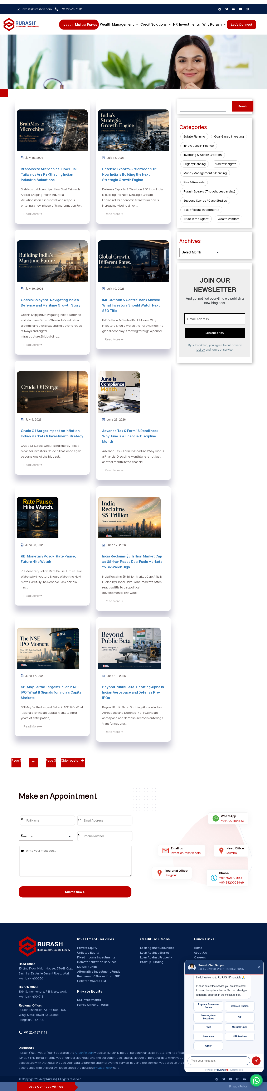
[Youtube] (240, 9)
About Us (200, 952)
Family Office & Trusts (93, 1005)
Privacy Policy (103, 1068)
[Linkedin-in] (234, 9)
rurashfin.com (84, 1053)
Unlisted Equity (88, 952)
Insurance (208, 1036)
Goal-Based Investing (229, 136)
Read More (31, 214)
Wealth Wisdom (228, 219)
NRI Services (240, 1036)
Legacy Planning (195, 164)
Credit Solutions (153, 24)
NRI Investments (186, 24)
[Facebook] (217, 1079)
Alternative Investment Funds (98, 971)
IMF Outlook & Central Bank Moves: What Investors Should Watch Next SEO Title (131, 305)
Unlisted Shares (239, 1006)
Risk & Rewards (194, 182)
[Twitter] (227, 9)
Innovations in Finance (199, 146)
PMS (208, 1027)
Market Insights (225, 164)
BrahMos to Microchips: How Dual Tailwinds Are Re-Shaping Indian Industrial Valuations (49, 174)
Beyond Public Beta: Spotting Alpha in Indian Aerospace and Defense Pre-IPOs (133, 692)
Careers (200, 957)
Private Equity (87, 948)
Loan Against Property (156, 957)
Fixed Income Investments (96, 957)
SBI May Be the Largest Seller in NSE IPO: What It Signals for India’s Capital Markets (51, 692)
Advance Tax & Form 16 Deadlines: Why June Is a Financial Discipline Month (130, 436)
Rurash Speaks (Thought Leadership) (209, 191)
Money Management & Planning (205, 173)
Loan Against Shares (155, 952)
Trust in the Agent (196, 219)
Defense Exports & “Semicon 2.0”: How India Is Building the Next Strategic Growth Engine (129, 174)
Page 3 (51, 760)
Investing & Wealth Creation (203, 155)
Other (208, 1046)
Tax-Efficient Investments (201, 210)
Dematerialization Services (97, 962)
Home (198, 948)
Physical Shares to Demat (208, 1006)
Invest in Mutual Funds (79, 24)
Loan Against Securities (157, 948)
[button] (119, 24)
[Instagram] (247, 9)
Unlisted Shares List (91, 981)
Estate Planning (194, 136)
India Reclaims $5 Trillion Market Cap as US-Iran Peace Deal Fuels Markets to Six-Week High (132, 561)
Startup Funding (152, 962)
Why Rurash (212, 24)
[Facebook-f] (220, 9)
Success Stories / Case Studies (205, 200)
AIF (240, 1017)
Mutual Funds (87, 967)
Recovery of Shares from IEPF (98, 976)
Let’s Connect (241, 24)
